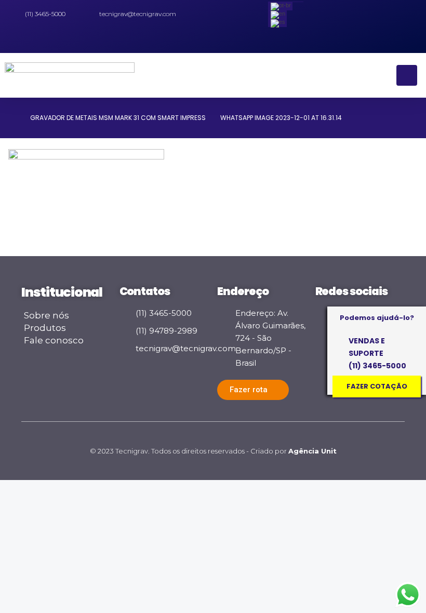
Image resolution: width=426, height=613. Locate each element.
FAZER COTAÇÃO (377, 386)
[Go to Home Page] (12, 118)
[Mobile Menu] (406, 75)
